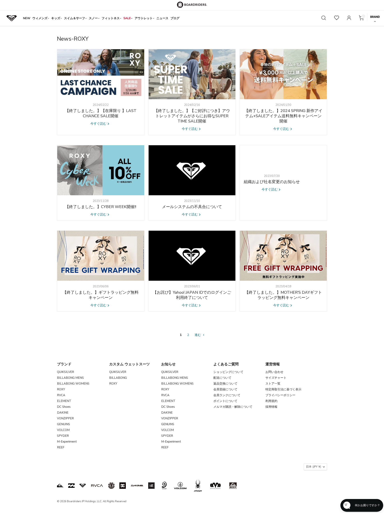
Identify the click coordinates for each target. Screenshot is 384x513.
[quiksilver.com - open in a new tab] (60, 485)
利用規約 (271, 401)
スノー (93, 18)
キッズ (55, 18)
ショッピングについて (228, 372)
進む (198, 335)
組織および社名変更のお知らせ (272, 181)
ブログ (174, 18)
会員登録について (225, 389)
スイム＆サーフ (74, 18)
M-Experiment (67, 442)
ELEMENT (64, 401)
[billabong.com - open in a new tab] (71, 485)
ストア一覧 (272, 384)
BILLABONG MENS (70, 378)
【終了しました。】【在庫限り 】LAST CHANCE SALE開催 (100, 113)
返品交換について (225, 384)
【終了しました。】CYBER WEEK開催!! (100, 206)
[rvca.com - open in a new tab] (97, 485)
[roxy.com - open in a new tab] (82, 485)
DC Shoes (64, 407)
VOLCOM (63, 430)
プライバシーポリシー (280, 395)
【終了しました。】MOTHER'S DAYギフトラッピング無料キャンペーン (283, 295)
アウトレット (144, 18)
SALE (127, 18)
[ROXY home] (11, 18)
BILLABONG (118, 378)
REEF (60, 447)
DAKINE (62, 413)
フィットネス (111, 18)
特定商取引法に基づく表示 (283, 389)
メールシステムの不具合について (192, 206)
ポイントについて (225, 401)
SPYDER (63, 436)
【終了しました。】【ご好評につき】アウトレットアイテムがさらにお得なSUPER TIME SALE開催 (192, 116)
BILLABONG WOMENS (73, 384)
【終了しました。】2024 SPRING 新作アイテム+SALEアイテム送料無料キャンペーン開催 (283, 116)
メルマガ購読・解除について (232, 407)
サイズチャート (275, 378)
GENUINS (63, 424)
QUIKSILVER (65, 372)
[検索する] (323, 18)
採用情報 (271, 407)
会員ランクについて (226, 395)
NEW (26, 18)
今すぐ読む (98, 123)
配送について (222, 378)
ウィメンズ (39, 18)
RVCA (61, 395)
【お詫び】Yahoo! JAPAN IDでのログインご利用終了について (192, 295)
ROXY (61, 389)
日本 (313, 467)
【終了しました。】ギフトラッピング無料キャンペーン (101, 295)
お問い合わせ (274, 372)
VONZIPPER (65, 418)
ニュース (162, 18)
